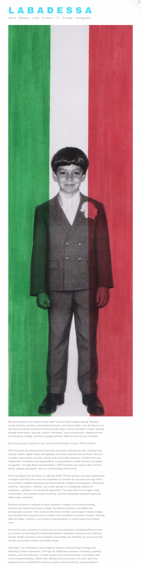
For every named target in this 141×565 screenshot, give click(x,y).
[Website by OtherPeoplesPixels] (134, 7)
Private (67, 18)
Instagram (83, 18)
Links (35, 18)
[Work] (70, 221)
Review (24, 18)
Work (12, 18)
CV (58, 18)
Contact (47, 18)
